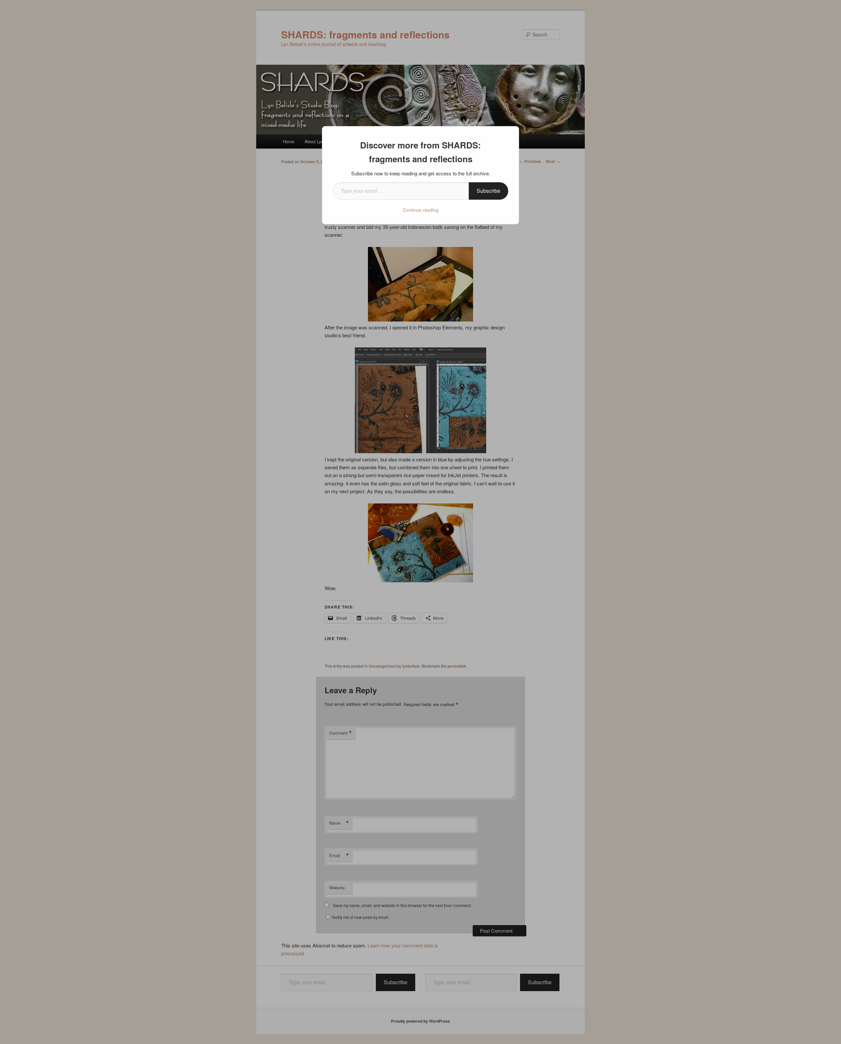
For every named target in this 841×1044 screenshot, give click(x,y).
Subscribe (488, 190)
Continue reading (421, 210)
